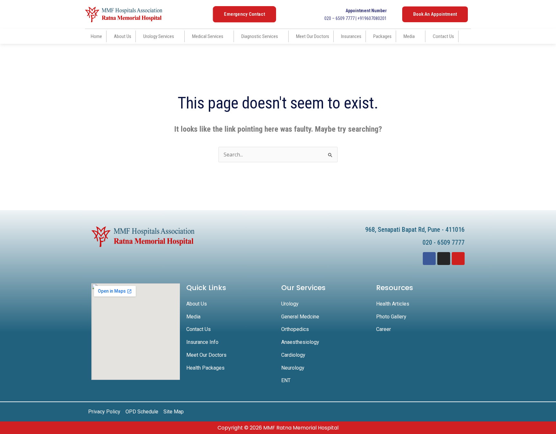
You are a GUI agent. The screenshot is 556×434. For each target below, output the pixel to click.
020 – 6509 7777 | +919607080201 (355, 14)
